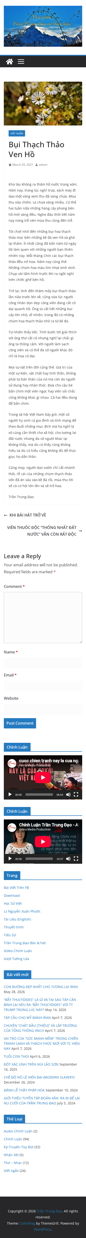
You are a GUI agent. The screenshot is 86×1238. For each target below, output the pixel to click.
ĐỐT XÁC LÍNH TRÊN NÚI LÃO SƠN (31, 1064)
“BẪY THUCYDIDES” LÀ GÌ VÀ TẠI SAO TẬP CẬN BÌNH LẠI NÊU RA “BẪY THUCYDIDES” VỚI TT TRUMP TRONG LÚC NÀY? (40, 1004)
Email (10, 675)
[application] (43, 777)
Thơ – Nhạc (13, 1162)
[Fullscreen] (76, 794)
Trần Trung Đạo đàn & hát (25, 943)
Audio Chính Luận (18, 1131)
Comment (14, 586)
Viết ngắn (17, 133)
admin (43, 165)
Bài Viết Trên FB (16, 887)
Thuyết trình (14, 927)
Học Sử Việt (13, 903)
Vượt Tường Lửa (16, 958)
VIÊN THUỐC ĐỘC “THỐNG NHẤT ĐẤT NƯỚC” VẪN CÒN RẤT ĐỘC (41, 531)
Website (11, 698)
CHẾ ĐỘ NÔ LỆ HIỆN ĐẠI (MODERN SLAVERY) (39, 1077)
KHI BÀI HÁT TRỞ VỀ (28, 515)
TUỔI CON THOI (16, 1056)
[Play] (10, 794)
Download (12, 895)
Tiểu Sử (10, 935)
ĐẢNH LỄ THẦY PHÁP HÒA (24, 1090)
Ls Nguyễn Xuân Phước (22, 911)
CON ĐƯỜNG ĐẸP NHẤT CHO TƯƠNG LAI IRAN (41, 986)
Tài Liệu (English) (17, 919)
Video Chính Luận (18, 950)
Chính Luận (13, 1139)
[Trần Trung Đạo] (9, 61)
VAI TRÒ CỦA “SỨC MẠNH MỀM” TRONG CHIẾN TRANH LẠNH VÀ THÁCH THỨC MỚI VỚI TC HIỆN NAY (42, 1043)
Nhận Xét (11, 1155)
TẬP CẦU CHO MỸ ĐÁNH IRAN (27, 1017)
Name (11, 652)
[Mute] (68, 794)
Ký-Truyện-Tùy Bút (18, 1147)
